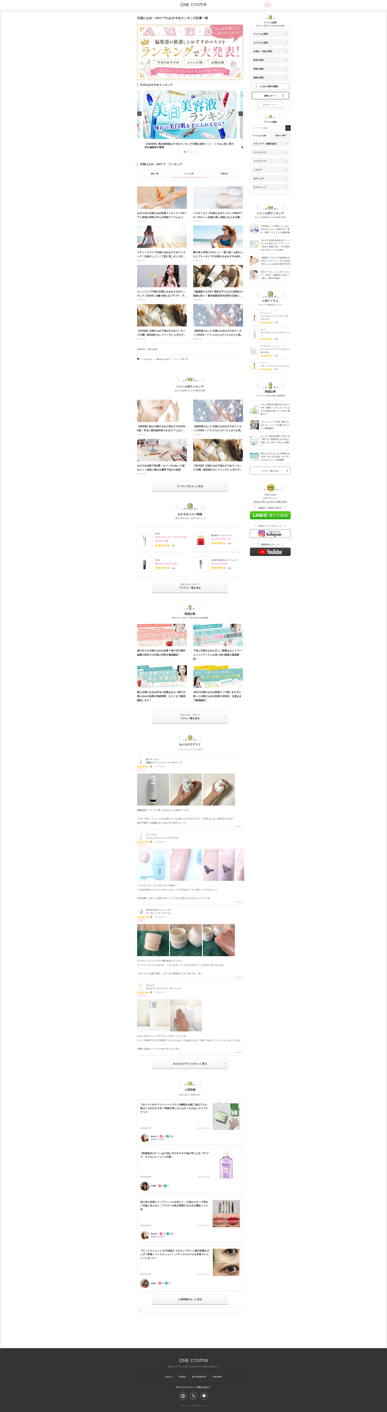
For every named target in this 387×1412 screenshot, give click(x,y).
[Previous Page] (139, 113)
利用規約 (182, 1377)
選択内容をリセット (270, 105)
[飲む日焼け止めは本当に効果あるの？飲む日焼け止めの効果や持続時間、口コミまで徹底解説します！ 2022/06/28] (162, 676)
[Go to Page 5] (196, 151)
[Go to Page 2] (187, 151)
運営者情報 (217, 1377)
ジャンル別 (188, 174)
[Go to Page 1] (183, 151)
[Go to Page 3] (190, 151)
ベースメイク (147, 359)
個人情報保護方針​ (199, 1377)
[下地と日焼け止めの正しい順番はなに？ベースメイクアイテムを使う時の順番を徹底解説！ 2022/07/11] (218, 635)
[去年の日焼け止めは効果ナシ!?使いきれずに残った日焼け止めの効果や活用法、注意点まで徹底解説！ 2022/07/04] (218, 676)
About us (168, 1377)
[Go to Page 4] (193, 151)
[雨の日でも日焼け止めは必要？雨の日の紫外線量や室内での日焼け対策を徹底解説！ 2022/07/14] (162, 635)
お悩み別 (224, 174)
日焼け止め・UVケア (163, 359)
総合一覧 (154, 174)
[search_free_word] (288, 128)
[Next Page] (240, 113)
